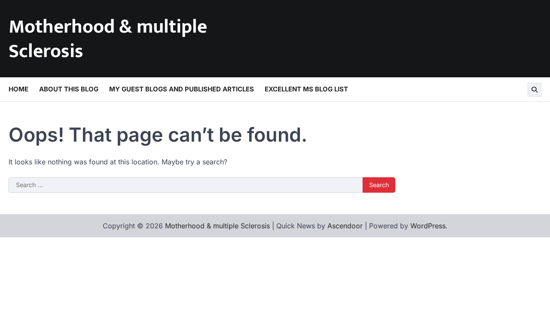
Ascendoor (345, 225)
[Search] (534, 89)
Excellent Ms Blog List (306, 89)
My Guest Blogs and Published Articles (181, 89)
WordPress (428, 225)
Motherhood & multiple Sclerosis (108, 39)
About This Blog (68, 89)
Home (18, 89)
